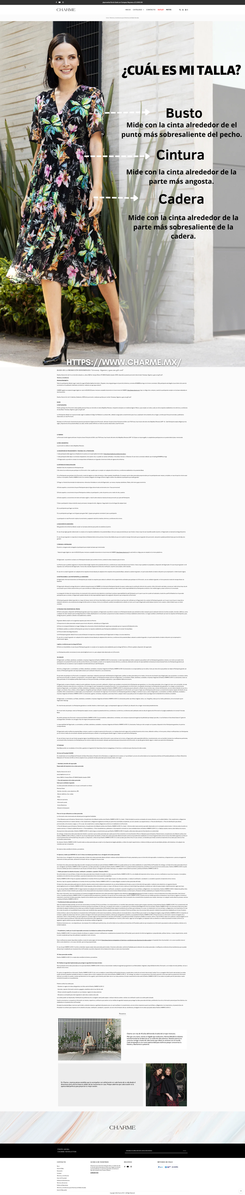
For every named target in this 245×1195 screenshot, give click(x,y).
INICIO (128, 10)
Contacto (59, 1173)
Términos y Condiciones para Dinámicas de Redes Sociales (71, 1187)
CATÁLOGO (137, 10)
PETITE (168, 10)
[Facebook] (56, 2)
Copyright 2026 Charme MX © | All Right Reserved (122, 1193)
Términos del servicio (62, 1183)
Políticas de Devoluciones (63, 1180)
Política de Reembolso (62, 1185)
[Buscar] (180, 10)
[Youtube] (59, 2)
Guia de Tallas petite (62, 1190)
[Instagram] (63, 2)
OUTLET (161, 10)
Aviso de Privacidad (62, 1178)
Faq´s (58, 1166)
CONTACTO (150, 10)
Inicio (107, 17)
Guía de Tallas (60, 1168)
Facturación (59, 1171)
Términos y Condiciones (63, 1175)
